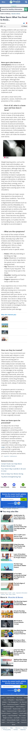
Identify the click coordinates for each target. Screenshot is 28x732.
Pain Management (13, 702)
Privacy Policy (22, 506)
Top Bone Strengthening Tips (11, 477)
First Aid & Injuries (6, 713)
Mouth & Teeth (17, 709)
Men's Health (22, 715)
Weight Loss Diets (7, 717)
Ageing (4, 715)
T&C (16, 506)
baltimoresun (13, 456)
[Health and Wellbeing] (15, 2)
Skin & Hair (19, 697)
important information (21, 593)
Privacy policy (7, 729)
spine (13, 593)
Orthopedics (11, 700)
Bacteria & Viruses (12, 711)
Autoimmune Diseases (13, 704)
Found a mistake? (23, 508)
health (9, 593)
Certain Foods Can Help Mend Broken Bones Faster (11, 465)
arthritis (3, 594)
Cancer (3, 697)
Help (11, 728)
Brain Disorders (10, 697)
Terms (25, 728)
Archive (16, 729)
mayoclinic (6, 456)
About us (17, 728)
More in (11, 597)
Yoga (18, 722)
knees (14, 594)
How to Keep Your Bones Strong (12, 474)
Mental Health (22, 711)
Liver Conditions (11, 722)
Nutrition (23, 704)
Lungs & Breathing (12, 715)
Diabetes (4, 702)
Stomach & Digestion (8, 706)
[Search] (26, 9)
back (7, 594)
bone (10, 594)
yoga (3, 447)
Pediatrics (14, 713)
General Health (7, 709)
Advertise (23, 729)
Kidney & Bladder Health (13, 720)
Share (25, 26)
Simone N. (3, 23)
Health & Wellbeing (5, 13)
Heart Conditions (20, 706)
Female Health (23, 713)
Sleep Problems (20, 700)
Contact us (4, 728)
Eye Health (16, 717)
